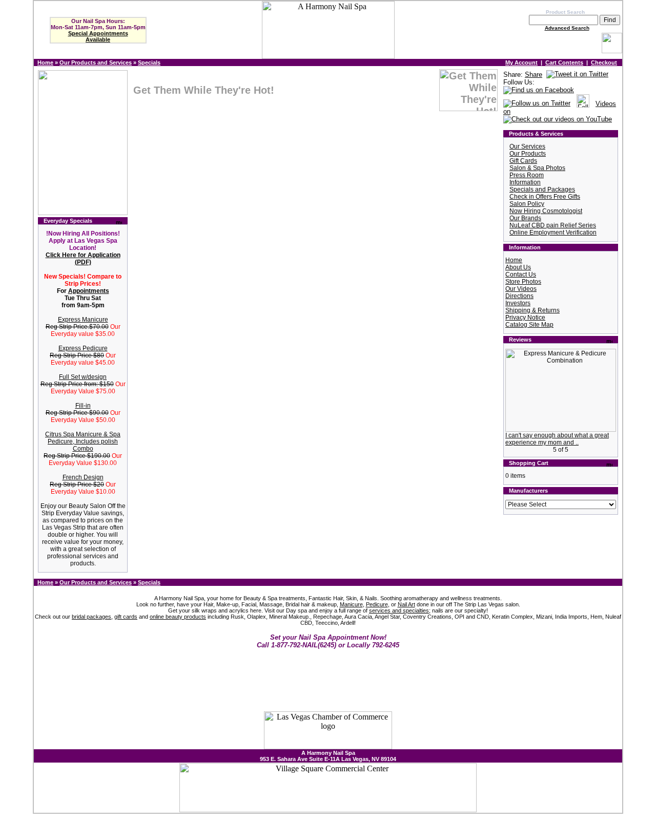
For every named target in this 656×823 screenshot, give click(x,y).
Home (45, 62)
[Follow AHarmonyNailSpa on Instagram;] (583, 104)
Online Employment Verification (553, 232)
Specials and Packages (542, 189)
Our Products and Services (95, 62)
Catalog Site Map (529, 324)
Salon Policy (526, 203)
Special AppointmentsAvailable (98, 36)
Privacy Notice (525, 317)
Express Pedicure (83, 348)
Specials (149, 62)
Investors (517, 303)
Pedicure (377, 604)
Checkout (604, 62)
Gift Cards (523, 160)
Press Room (526, 175)
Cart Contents (564, 62)
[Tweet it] (577, 74)
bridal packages (91, 617)
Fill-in (83, 405)
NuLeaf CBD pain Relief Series (552, 225)
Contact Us (520, 274)
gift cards (125, 617)
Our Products (527, 153)
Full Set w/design (83, 377)
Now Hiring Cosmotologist (545, 211)
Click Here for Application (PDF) (83, 258)
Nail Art (406, 604)
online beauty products (178, 617)
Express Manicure (83, 319)
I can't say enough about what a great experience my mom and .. (557, 439)
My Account (521, 62)
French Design (83, 477)
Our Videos (521, 288)
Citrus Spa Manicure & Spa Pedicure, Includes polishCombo (82, 441)
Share (533, 74)
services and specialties (399, 610)
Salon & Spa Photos (537, 168)
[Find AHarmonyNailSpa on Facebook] (538, 90)
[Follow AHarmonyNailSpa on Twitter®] (536, 104)
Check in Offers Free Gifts (544, 196)
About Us (518, 267)
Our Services (527, 146)
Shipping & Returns (532, 310)
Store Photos (523, 281)
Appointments (88, 290)
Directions (519, 296)
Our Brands (525, 218)
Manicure (351, 604)
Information (525, 182)
